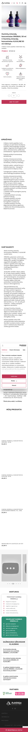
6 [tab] (16, 583)
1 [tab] (7, 583)
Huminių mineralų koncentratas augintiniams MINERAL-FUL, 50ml (12, 510)
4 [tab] (13, 583)
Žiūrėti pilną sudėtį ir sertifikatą (13, 401)
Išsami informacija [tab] (15, 350)
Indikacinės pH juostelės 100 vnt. (12, 543)
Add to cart (14, 102)
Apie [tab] (24, 350)
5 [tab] (15, 583)
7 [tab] (18, 583)
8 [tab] (20, 583)
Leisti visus (14, 376)
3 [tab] (11, 583)
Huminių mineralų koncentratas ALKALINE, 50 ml (12, 475)
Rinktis (13, 380)
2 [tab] (9, 583)
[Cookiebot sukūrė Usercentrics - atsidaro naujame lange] (19, 346)
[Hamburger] (25, 3)
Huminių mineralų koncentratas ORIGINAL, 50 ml (12, 441)
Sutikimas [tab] (4, 350)
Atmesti (14, 385)
